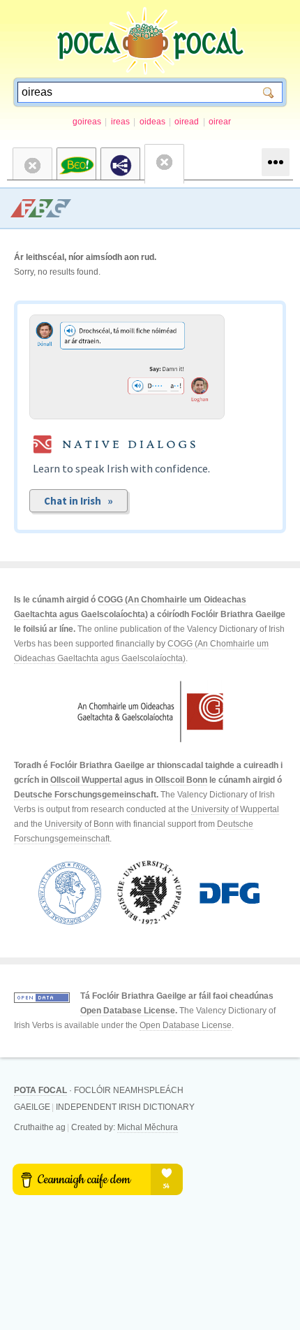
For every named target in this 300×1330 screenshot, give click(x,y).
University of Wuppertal (235, 809)
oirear (220, 122)
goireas (87, 122)
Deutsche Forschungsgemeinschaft (85, 795)
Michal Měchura (147, 1127)
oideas (152, 122)
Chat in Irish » (78, 500)
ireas (120, 122)
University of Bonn (79, 824)
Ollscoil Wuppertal (86, 780)
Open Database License (127, 1010)
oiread (186, 122)
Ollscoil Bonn (181, 780)
